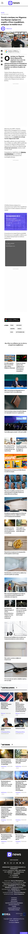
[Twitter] (1, 54)
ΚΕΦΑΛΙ (19, 328)
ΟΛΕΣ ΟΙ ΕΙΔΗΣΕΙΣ (14, 859)
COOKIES (14, 906)
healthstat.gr (4, 766)
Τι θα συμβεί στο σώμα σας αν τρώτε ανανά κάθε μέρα (21, 529)
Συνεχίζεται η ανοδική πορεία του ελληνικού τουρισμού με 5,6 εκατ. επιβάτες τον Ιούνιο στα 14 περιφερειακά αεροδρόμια (15, 515)
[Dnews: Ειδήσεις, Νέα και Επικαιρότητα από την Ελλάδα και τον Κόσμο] (14, 3)
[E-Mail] (1, 61)
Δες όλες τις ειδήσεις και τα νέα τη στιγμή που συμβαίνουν (16, 344)
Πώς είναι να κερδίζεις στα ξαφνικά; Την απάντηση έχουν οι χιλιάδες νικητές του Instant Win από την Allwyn (14, 492)
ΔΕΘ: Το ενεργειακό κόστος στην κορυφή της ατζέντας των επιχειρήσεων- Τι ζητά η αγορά (21, 611)
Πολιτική (3, 713)
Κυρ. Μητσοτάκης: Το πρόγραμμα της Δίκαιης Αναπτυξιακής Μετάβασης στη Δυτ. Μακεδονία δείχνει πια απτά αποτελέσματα (21, 786)
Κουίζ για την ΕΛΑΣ (20, 728)
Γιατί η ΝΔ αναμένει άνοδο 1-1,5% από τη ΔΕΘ (15, 432)
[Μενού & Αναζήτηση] (2, 3)
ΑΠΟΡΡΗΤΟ (24, 933)
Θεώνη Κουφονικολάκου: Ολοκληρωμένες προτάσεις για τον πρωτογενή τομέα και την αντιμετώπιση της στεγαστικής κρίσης (21, 707)
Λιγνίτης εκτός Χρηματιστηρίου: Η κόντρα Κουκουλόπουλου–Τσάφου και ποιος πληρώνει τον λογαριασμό (9, 613)
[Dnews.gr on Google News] (17, 863)
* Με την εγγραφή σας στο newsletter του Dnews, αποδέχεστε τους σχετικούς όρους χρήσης (15, 227)
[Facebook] (1, 51)
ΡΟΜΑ (11, 325)
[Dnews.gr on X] (8, 863)
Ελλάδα (2, 12)
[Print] (1, 64)
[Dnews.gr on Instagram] (11, 863)
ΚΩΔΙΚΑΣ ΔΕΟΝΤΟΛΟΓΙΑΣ (14, 908)
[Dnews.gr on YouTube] (20, 863)
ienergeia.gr (18, 792)
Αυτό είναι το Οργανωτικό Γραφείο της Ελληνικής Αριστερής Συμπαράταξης (6, 705)
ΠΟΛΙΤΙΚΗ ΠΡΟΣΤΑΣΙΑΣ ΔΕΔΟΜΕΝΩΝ (14, 903)
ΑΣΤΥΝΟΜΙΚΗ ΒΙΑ (20, 332)
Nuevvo (17, 922)
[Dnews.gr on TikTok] (14, 863)
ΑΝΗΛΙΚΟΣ (18, 325)
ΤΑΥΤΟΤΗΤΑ (14, 897)
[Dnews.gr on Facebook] (5, 863)
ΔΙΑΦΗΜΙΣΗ (14, 899)
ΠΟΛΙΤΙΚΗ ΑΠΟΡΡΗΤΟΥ (14, 904)
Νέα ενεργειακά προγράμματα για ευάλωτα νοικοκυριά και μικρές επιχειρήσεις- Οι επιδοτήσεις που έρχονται (14, 595)
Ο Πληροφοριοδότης (5, 731)
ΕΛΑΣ (11, 332)
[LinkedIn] (1, 57)
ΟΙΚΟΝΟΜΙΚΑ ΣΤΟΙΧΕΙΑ (14, 909)
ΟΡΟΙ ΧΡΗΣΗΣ (14, 901)
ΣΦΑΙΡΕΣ (12, 328)
